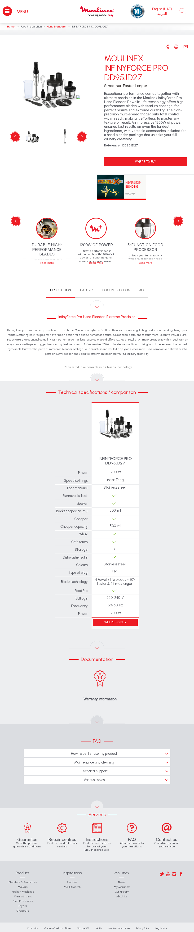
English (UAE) (162, 9)
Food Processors (23, 901)
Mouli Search (72, 887)
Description (60, 290)
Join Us (98, 928)
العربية (162, 14)
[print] (176, 46)
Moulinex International (119, 928)
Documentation (116, 290)
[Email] (185, 46)
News (121, 882)
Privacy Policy (142, 928)
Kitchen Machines (23, 891)
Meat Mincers (23, 896)
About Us (121, 896)
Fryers (22, 906)
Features (86, 290)
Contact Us (32, 928)
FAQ (141, 290)
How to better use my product (94, 753)
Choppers (23, 910)
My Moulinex (122, 887)
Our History (122, 891)
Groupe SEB (83, 928)
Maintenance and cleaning (94, 762)
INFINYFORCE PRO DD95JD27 (115, 461)
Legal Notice (161, 928)
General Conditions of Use (57, 928)
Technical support (94, 771)
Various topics (94, 780)
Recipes (72, 882)
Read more (47, 263)
